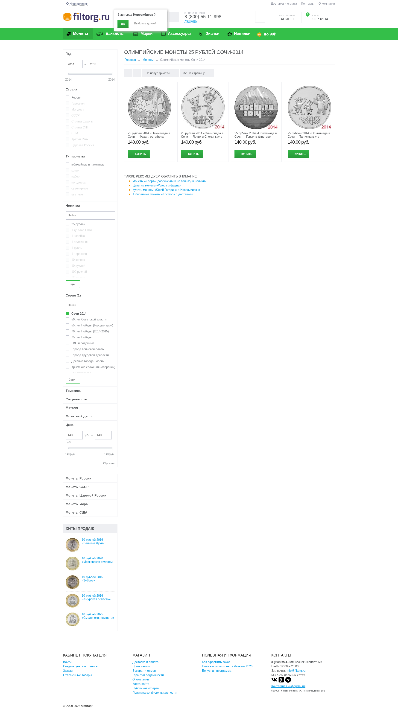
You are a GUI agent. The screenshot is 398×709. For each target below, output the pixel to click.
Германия (78, 103)
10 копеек (78, 260)
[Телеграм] (288, 681)
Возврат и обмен (144, 670)
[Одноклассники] (281, 681)
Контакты (307, 3)
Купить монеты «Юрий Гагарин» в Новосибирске (166, 190)
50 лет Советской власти (88, 319)
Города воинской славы (87, 349)
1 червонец (79, 254)
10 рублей (78, 265)
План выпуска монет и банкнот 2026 (227, 666)
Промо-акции (141, 666)
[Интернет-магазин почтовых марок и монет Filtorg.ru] (86, 17)
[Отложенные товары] (260, 17)
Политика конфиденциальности (154, 692)
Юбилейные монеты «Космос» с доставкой (162, 194)
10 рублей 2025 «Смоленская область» (98, 616)
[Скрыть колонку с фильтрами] (137, 73)
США (74, 133)
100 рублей (79, 271)
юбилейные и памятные (87, 164)
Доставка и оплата (284, 3)
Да (123, 24)
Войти (67, 662)
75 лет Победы (81, 337)
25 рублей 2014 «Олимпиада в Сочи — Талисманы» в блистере (309, 136)
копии (75, 170)
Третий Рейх (79, 139)
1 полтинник (79, 242)
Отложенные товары (77, 675)
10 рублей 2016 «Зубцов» (92, 578)
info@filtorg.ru (296, 670)
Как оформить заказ (216, 662)
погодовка (78, 182)
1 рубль (76, 248)
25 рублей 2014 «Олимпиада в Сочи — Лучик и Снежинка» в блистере (202, 136)
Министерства (81, 373)
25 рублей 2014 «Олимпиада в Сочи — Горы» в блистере (255, 134)
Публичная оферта (145, 688)
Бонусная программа (216, 670)
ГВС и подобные (82, 343)
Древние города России (87, 361)
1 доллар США (81, 230)
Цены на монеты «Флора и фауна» (156, 185)
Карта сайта (140, 684)
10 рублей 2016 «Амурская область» (96, 597)
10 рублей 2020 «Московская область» (98, 560)
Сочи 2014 (78, 313)
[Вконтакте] (274, 681)
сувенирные (79, 188)
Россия (76, 97)
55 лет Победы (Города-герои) (92, 325)
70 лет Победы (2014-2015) (90, 331)
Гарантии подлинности (148, 675)
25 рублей (78, 224)
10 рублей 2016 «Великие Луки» (93, 541)
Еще (72, 284)
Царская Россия (82, 145)
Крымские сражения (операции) (93, 367)
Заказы (68, 670)
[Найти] (173, 17)
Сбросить (108, 463)
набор (75, 176)
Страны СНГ (79, 127)
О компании (327, 3)
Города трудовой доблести (90, 355)
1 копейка (78, 236)
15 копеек (78, 277)
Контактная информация (288, 686)
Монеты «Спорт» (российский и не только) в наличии (169, 181)
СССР (75, 115)
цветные (77, 194)
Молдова (77, 109)
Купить (140, 154)
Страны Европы (82, 121)
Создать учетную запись (80, 666)
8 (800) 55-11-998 (202, 16)
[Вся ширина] (128, 73)
